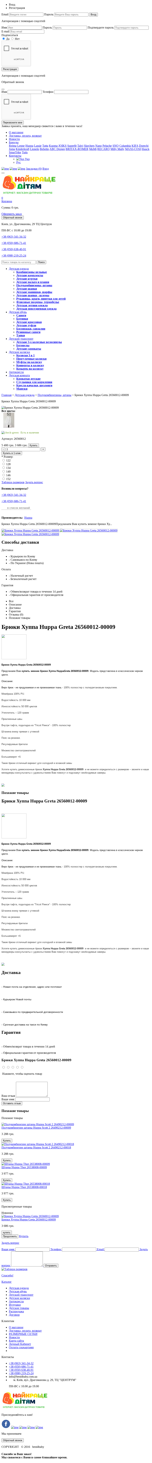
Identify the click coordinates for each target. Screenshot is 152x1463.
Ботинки (22, 318)
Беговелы (22, 345)
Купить (33, 445)
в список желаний (18, 507)
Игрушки (15, 1304)
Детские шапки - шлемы (32, 295)
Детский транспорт (21, 338)
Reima (12, 145)
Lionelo (34, 149)
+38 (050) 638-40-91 (13, 249)
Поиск (41, 262)
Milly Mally (117, 149)
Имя (4, 27)
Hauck (145, 149)
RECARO (103, 149)
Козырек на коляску (30, 368)
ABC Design (57, 149)
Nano (98, 145)
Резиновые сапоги (28, 332)
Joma (12, 149)
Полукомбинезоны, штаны (34, 285)
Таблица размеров (12, 482)
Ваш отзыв (8, 1095)
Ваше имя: (8, 1099)
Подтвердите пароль (101, 27)
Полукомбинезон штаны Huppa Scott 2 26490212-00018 (36, 1147)
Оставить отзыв (12, 1103)
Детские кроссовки (29, 322)
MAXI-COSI (133, 149)
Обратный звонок (12, 217)
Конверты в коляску (30, 365)
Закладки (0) (34, 168)
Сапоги (21, 315)
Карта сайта (16, 1340)
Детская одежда (19, 268)
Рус (18, 162)
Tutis (25, 152)
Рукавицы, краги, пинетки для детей (41, 298)
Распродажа (16, 1311)
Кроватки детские (28, 378)
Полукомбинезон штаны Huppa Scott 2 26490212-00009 (36, 1127)
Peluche (107, 145)
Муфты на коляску (29, 362)
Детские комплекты (29, 275)
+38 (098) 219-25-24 (13, 255)
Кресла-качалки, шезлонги (34, 385)
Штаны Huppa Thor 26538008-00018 (24, 1187)
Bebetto (44, 149)
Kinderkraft (22, 149)
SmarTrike (15, 152)
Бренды (14, 142)
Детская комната (19, 375)
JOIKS (62, 145)
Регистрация (10, 69)
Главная (6, 395)
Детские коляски (19, 352)
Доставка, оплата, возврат (25, 135)
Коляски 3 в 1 (25, 355)
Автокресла (16, 372)
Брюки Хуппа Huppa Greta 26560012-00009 (28, 1219)
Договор (14, 1314)
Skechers (89, 145)
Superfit (72, 145)
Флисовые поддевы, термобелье (37, 302)
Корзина (6, 201)
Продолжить (10, 1236)
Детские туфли (26, 325)
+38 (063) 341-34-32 (13, 236)
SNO (116, 145)
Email (4, 14)
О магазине (16, 132)
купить (6, 1232)
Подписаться (9, 35)
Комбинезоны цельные (31, 272)
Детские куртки (26, 278)
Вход (93, 14)
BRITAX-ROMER (77, 149)
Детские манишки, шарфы (34, 292)
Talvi (80, 145)
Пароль (48, 14)
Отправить (51, 1265)
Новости (14, 139)
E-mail (5, 31)
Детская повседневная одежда (36, 308)
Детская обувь (18, 312)
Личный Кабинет (20, 1344)
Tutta (45, 145)
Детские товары (19, 1308)
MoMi (93, 149)
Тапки (20, 335)
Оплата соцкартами (21, 1347)
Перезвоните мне (12, 122)
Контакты (15, 155)
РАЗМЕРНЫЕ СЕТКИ (23, 1334)
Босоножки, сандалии (30, 328)
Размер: (8, 456)
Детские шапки (26, 288)
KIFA (135, 145)
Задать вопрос (34, 482)
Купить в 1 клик (12, 453)
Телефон (48, 91)
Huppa (29, 145)
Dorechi (143, 145)
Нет (17, 38)
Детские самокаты (28, 348)
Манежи (21, 388)
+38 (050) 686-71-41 (13, 243)
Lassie (38, 145)
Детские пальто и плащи (32, 282)
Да (7, 38)
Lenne (21, 145)
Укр (27, 159)
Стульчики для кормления (34, 382)
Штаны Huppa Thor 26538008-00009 (24, 1167)
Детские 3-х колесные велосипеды (39, 342)
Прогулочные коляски (31, 358)
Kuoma (53, 145)
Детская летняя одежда (32, 305)
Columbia (125, 145)
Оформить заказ (11, 213)
